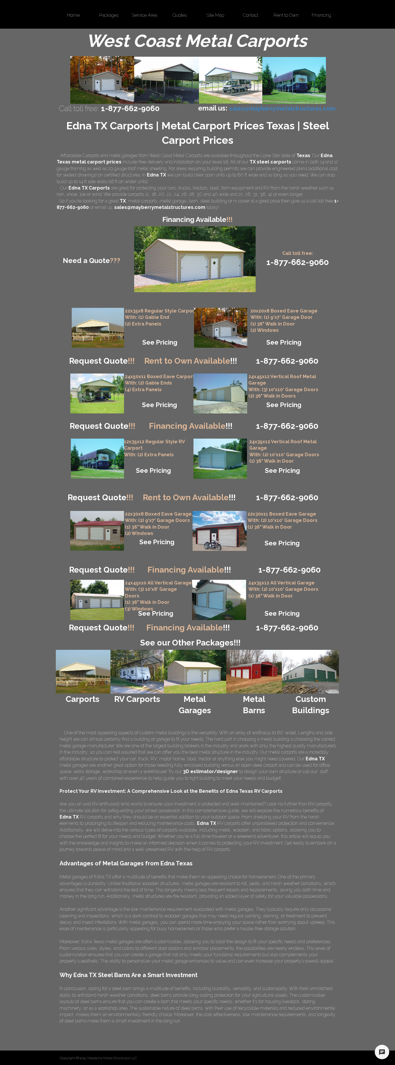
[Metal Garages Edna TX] (102, 80)
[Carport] (98, 328)
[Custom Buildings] (310, 672)
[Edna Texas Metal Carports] (166, 80)
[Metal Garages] (194, 672)
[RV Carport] (97, 459)
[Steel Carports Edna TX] (231, 80)
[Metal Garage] (220, 328)
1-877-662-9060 (287, 497)
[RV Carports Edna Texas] (294, 80)
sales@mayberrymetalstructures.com (159, 207)
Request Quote (102, 361)
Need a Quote (91, 260)
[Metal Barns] (254, 672)
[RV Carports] (137, 672)
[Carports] (83, 672)
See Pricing (159, 342)
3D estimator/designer (210, 771)
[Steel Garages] (97, 531)
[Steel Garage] (220, 459)
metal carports (142, 201)
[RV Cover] (97, 393)
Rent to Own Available (190, 361)
